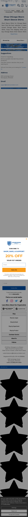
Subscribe (14, 270)
